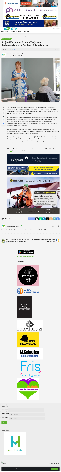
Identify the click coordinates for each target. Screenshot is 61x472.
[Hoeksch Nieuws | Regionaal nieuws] (10, 28)
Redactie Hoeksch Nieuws (13, 53)
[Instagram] (59, 226)
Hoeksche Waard (6, 38)
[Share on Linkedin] (44, 218)
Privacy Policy (21, 468)
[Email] (51, 218)
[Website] (55, 226)
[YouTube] (58, 463)
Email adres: (4, 417)
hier (11, 151)
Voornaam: (4, 409)
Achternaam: (5, 413)
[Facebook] (57, 226)
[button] (54, 469)
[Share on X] (10, 49)
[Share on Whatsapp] (40, 218)
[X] (56, 463)
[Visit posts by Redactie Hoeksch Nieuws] (3, 226)
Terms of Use (29, 468)
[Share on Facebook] (8, 49)
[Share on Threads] (47, 218)
